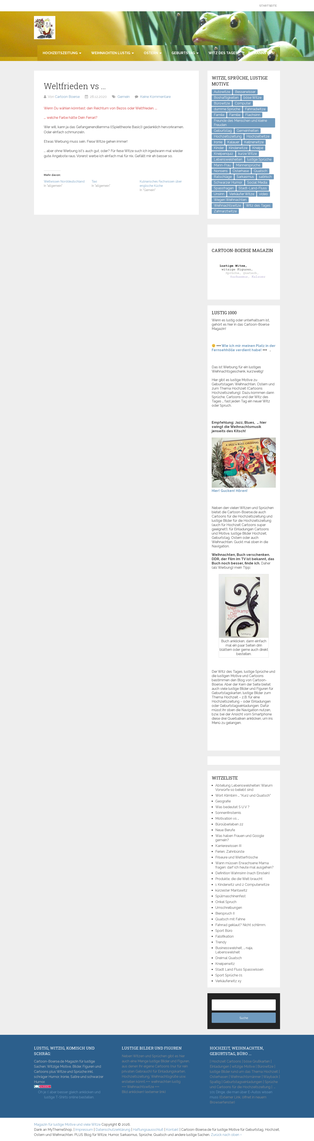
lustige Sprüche (259, 159)
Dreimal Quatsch (228, 958)
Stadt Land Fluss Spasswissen (239, 969)
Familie (234, 115)
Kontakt (172, 1130)
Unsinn (219, 194)
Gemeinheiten (247, 131)
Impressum (84, 1130)
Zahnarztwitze (225, 211)
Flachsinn (252, 115)
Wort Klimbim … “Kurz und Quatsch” (243, 795)
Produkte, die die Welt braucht (239, 879)
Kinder (219, 148)
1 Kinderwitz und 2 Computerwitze (242, 885)
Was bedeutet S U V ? (232, 807)
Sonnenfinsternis (228, 813)
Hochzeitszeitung (60, 53)
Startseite (268, 5)
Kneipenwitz (225, 964)
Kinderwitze (238, 148)
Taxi (94, 181)
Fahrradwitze (255, 109)
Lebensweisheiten (228, 159)
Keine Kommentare (155, 97)
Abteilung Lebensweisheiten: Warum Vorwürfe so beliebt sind (244, 787)
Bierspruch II (225, 913)
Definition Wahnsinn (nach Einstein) (242, 873)
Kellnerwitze (254, 142)
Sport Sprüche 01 (228, 975)
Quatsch (260, 171)
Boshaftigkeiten (226, 98)
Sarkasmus (245, 177)
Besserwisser (245, 92)
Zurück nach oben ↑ (226, 1135)
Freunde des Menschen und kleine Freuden (240, 123)
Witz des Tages (223, 53)
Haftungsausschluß (148, 1130)
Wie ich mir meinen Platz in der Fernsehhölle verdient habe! (244, 348)
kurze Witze (247, 154)
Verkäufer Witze (241, 194)
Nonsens (221, 171)
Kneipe (257, 148)
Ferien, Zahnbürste (229, 852)
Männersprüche (248, 165)
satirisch (265, 177)
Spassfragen (224, 188)
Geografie (223, 801)
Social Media (257, 182)
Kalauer (233, 142)
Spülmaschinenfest (230, 896)
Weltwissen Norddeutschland (64, 181)
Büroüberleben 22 (229, 824)
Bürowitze (222, 103)
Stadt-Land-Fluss (253, 188)
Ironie (218, 142)
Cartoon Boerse (67, 97)
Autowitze (222, 92)
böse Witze (252, 98)
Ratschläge (223, 177)
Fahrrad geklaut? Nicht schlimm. (240, 925)
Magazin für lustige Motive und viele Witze (67, 1124)
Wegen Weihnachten (230, 200)
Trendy (220, 942)
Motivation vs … (227, 818)
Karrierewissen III (228, 846)
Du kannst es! (261, 53)
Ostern (151, 53)
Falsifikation (224, 936)
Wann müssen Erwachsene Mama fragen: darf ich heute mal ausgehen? (244, 865)
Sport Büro (223, 931)
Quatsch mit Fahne (230, 919)
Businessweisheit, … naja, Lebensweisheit (234, 950)
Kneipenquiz (223, 154)
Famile (219, 115)
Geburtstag (183, 53)
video (263, 194)
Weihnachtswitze (227, 205)
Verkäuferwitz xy (228, 981)
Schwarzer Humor (228, 182)
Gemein (123, 97)
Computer (243, 103)
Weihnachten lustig (110, 53)
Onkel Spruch (225, 902)
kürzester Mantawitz (231, 890)
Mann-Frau (222, 165)
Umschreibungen (228, 908)
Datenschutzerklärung (112, 1130)
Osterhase (241, 171)
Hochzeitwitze (258, 136)
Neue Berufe (225, 830)
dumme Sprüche (227, 109)
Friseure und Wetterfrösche (236, 857)
